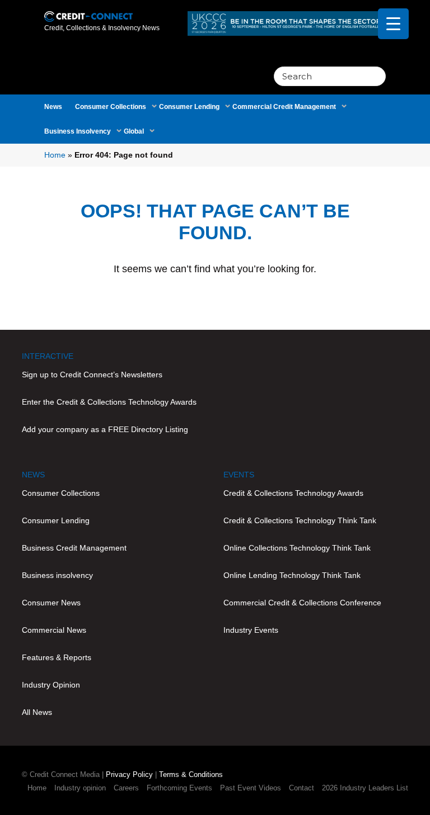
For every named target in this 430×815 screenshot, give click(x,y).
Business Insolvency (77, 131)
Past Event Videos (250, 788)
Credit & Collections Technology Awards (293, 493)
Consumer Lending (189, 107)
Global (134, 131)
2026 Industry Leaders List (365, 788)
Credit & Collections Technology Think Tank (299, 520)
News (53, 107)
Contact (301, 788)
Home (55, 154)
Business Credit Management (74, 547)
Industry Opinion (51, 684)
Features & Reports (56, 657)
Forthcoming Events (179, 788)
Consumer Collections (110, 107)
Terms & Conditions (191, 774)
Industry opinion (80, 788)
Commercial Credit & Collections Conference (302, 602)
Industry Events (250, 630)
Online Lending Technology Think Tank (292, 575)
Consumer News (51, 602)
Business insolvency (57, 575)
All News (37, 712)
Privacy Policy (129, 774)
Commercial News (54, 630)
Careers (126, 788)
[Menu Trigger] (393, 23)
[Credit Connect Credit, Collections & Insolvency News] (88, 10)
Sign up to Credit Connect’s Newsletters (92, 374)
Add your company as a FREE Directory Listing (105, 429)
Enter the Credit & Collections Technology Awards (109, 401)
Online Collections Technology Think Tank (297, 547)
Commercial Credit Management (284, 107)
